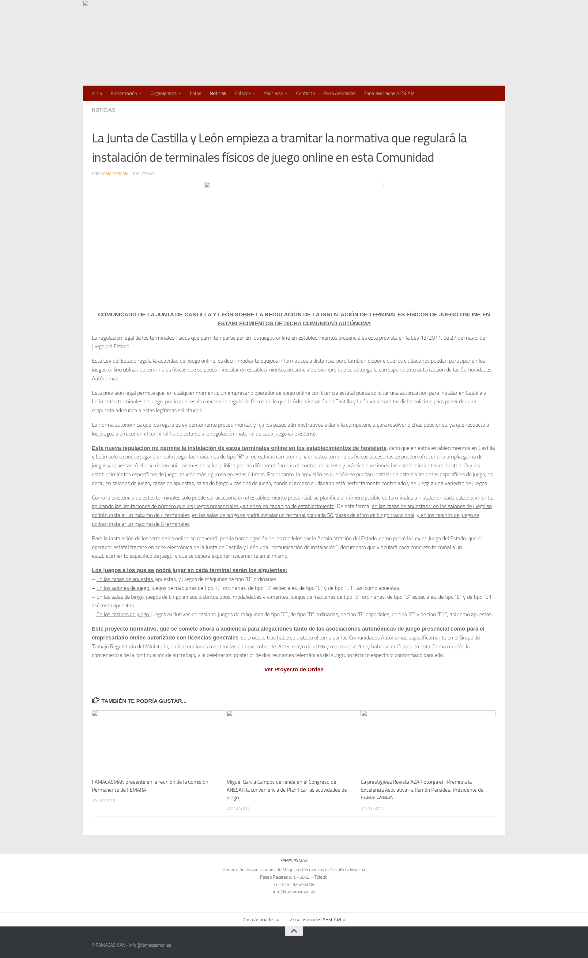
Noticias (218, 93)
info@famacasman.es (294, 892)
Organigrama (163, 93)
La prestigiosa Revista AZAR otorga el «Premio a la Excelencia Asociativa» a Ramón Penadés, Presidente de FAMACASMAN (422, 790)
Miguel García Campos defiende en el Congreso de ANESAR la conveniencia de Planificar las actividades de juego (287, 790)
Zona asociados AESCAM (389, 93)
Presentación (124, 93)
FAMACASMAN (114, 173)
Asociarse (273, 93)
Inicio (97, 93)
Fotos (195, 93)
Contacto (305, 93)
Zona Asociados (339, 93)
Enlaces (243, 93)
